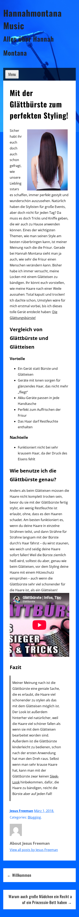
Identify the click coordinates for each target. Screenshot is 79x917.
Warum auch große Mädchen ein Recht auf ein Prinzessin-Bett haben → (40, 899)
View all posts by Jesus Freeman (34, 850)
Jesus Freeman (21, 811)
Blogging (34, 817)
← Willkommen (19, 875)
